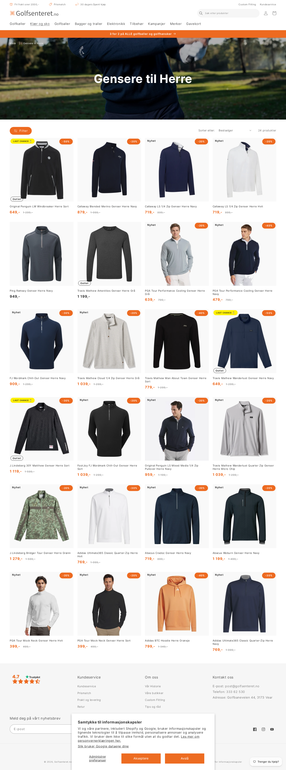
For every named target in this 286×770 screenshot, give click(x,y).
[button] (17, 23)
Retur (81, 706)
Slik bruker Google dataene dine (103, 746)
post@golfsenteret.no (242, 686)
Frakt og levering (89, 699)
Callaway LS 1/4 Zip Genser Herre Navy (171, 206)
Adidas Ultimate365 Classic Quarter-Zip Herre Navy (243, 642)
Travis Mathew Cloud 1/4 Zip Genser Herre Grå (108, 378)
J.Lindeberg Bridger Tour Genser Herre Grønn (40, 552)
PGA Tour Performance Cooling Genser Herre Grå (175, 292)
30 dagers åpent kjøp (93, 4)
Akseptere (140, 758)
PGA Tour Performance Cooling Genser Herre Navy (243, 292)
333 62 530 (235, 692)
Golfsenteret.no (63, 761)
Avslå (185, 758)
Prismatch (60, 4)
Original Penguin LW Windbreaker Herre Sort (39, 206)
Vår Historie (153, 686)
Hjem (13, 43)
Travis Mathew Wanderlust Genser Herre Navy (243, 378)
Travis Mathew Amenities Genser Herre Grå (106, 290)
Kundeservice (268, 4)
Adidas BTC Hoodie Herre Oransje (167, 640)
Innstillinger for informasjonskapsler (221, 761)
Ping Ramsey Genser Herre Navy (31, 290)
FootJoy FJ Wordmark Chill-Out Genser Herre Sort (107, 467)
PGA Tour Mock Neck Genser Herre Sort (104, 640)
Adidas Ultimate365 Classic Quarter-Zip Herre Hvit (107, 554)
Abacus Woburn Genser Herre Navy (236, 552)
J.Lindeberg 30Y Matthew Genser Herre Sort (40, 465)
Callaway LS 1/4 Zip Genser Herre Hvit (238, 206)
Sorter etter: (206, 130)
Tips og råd (153, 706)
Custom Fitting (247, 4)
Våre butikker (154, 693)
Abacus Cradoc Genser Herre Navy (168, 552)
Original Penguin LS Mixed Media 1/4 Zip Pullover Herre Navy (171, 467)
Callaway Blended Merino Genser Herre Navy (107, 206)
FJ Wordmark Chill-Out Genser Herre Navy (38, 378)
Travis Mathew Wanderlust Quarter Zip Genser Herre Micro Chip (243, 467)
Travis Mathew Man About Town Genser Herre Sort (176, 380)
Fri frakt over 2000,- (27, 4)
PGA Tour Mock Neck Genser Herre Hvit (36, 640)
